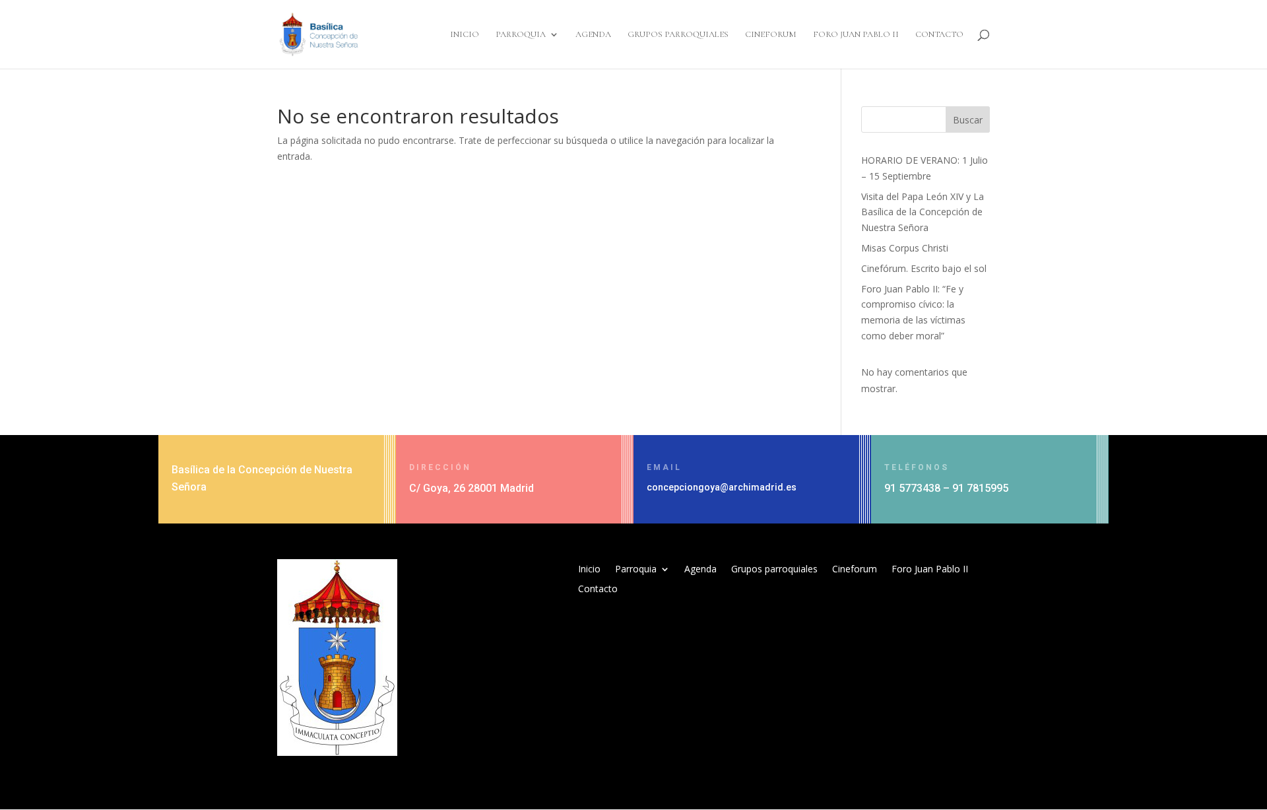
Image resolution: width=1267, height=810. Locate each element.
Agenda (593, 35)
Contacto (939, 35)
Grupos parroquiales (678, 35)
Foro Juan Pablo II (856, 35)
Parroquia (521, 35)
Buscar (968, 120)
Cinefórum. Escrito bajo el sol (924, 268)
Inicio (464, 35)
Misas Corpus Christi (904, 248)
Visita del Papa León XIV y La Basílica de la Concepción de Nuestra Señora (922, 212)
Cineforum (770, 35)
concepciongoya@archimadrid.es (721, 487)
